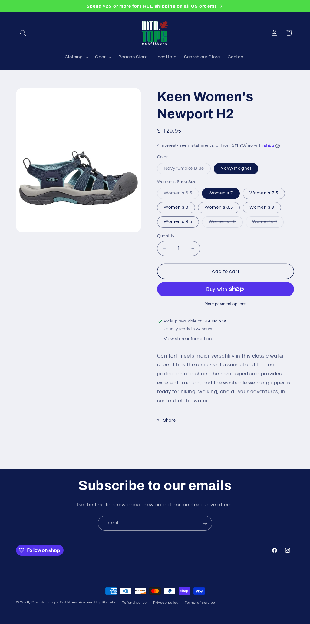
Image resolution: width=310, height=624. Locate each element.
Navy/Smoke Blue (187, 170)
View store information (188, 339)
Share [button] (169, 420)
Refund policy (134, 602)
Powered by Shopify (97, 602)
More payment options (225, 304)
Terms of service (200, 602)
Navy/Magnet (236, 168)
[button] (23, 33)
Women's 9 (261, 207)
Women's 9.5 (178, 221)
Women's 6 (267, 223)
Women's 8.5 (219, 207)
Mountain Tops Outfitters (54, 602)
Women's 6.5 (181, 195)
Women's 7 (221, 193)
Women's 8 (176, 207)
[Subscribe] (205, 523)
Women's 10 (226, 223)
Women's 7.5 (263, 193)
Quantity (166, 236)
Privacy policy (166, 602)
